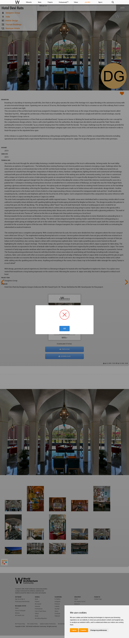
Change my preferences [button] (98, 630)
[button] (113, 2)
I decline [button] (83, 630)
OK (64, 328)
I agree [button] (74, 630)
